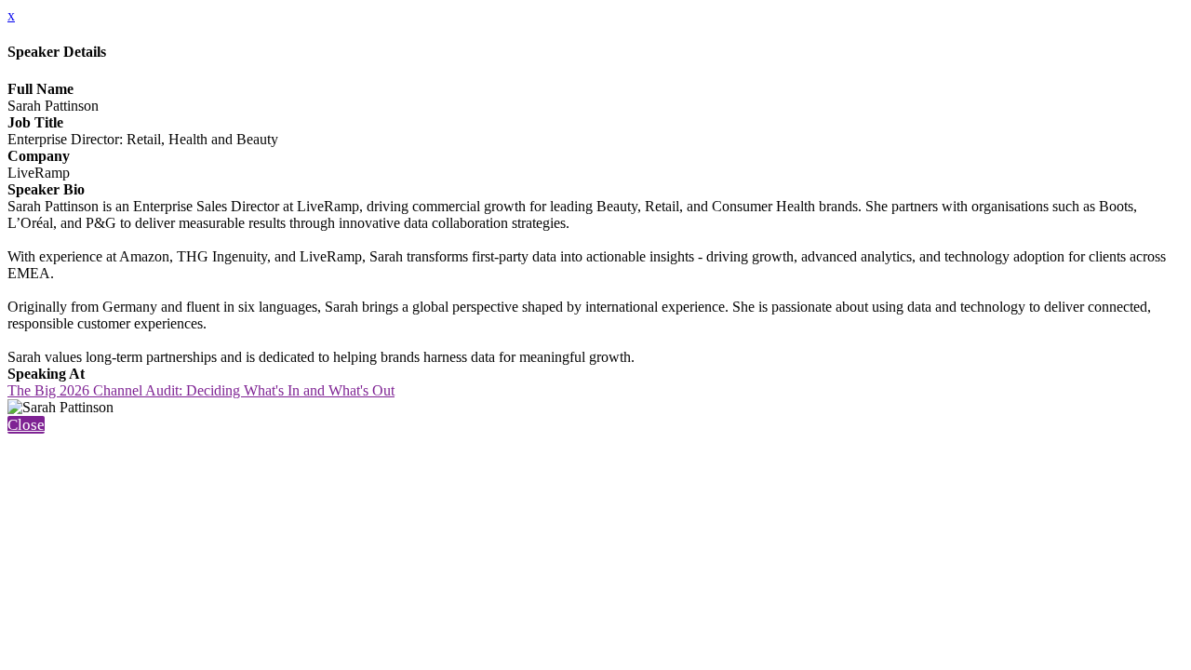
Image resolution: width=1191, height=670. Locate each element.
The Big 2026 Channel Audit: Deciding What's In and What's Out (201, 390)
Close (26, 425)
